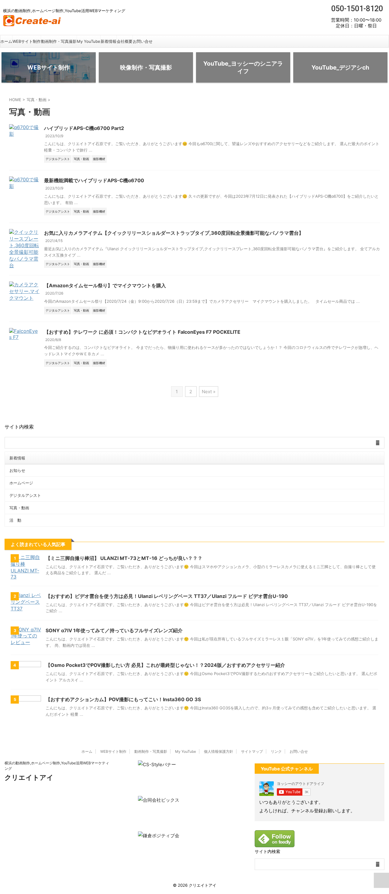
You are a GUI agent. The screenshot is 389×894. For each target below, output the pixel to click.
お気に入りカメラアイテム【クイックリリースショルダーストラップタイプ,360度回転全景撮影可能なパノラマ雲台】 (174, 233)
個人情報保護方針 (218, 751)
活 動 (15, 520)
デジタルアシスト (25, 495)
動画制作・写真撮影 (59, 41)
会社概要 (125, 41)
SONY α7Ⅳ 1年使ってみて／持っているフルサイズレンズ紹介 (114, 630)
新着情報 (108, 41)
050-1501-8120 (356, 8)
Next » (208, 391)
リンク (276, 751)
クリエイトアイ (29, 777)
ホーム (6, 41)
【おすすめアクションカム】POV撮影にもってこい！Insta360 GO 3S (123, 699)
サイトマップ (252, 751)
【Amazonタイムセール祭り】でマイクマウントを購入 (105, 285)
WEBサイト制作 (26, 41)
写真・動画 (19, 507)
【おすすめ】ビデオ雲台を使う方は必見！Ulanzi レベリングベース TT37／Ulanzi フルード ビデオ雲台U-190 (167, 596)
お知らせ (17, 470)
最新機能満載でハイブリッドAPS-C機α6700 (94, 180)
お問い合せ (143, 41)
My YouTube (88, 41)
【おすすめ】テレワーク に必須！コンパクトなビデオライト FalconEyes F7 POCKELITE (142, 332)
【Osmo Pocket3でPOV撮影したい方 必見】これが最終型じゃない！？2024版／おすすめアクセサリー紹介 (165, 665)
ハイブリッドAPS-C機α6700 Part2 (84, 128)
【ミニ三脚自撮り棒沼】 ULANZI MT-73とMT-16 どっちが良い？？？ (124, 558)
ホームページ (21, 482)
